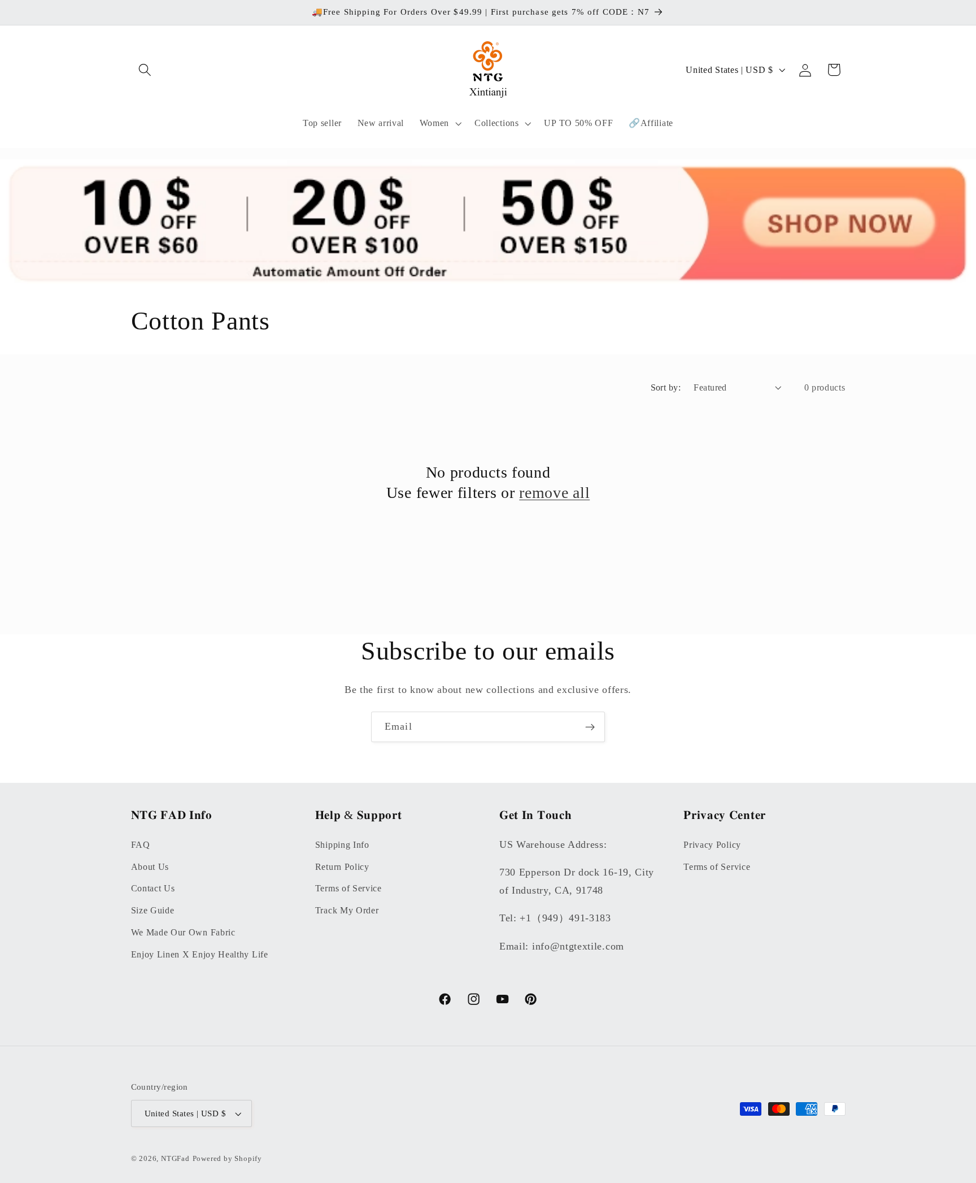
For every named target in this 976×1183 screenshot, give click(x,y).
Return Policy (342, 867)
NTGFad (175, 1159)
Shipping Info (342, 845)
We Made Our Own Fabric (183, 932)
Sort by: (666, 387)
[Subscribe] (590, 727)
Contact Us (153, 888)
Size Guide (153, 910)
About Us (150, 867)
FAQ (140, 845)
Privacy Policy (712, 845)
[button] (145, 69)
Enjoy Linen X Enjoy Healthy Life (199, 954)
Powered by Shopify (228, 1159)
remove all (554, 492)
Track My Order (347, 910)
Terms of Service (348, 888)
